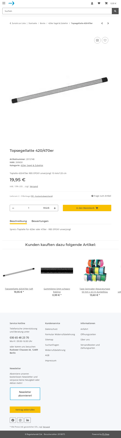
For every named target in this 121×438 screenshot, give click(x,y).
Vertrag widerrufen (25, 409)
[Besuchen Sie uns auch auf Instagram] (20, 420)
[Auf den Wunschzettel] (105, 40)
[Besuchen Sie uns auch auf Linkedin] (27, 420)
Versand (34, 186)
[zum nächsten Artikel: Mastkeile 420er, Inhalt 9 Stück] (108, 23)
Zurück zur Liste (19, 23)
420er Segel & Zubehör (32, 165)
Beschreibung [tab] (18, 221)
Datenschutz (51, 329)
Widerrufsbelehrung (55, 350)
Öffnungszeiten (88, 334)
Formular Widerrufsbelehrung (60, 334)
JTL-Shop (105, 434)
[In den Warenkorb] (12, 33)
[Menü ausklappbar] (3, 2)
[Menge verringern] (13, 208)
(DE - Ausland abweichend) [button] (42, 196)
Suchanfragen (52, 344)
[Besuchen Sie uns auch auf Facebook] (13, 420)
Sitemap (49, 339)
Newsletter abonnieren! (25, 393)
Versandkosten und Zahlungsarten (90, 346)
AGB (47, 355)
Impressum (50, 360)
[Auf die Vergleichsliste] (97, 40)
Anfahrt (84, 329)
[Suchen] (115, 11)
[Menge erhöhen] (54, 208)
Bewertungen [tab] (40, 221)
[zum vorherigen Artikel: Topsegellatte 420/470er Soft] (102, 23)
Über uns (85, 339)
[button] (92, 3)
